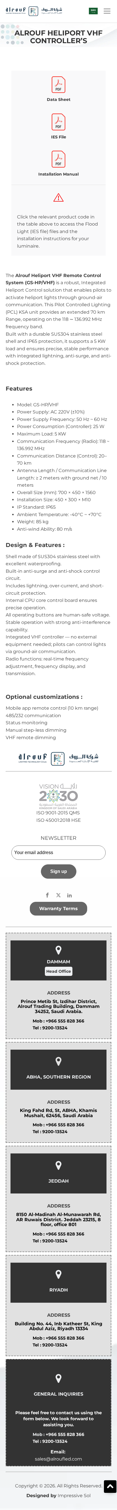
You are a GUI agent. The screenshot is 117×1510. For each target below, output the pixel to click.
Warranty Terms (58, 908)
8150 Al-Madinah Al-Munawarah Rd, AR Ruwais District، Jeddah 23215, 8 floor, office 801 (58, 1219)
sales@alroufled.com (58, 1459)
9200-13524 (54, 1027)
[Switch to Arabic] (93, 11)
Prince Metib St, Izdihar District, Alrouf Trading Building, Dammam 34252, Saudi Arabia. (59, 1006)
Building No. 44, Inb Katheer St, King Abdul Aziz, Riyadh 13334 (58, 1326)
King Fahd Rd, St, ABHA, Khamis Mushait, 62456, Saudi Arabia (58, 1113)
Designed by (41, 1495)
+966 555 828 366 (65, 1021)
